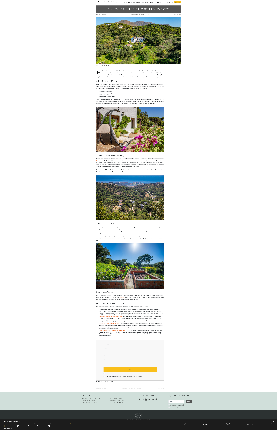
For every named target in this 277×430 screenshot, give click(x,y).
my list (177, 2)
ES (167, 2)
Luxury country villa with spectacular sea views (110, 316)
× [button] (275, 421)
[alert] (138, 424)
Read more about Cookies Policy (69, 423)
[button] (40, 428)
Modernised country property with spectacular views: (112, 330)
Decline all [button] (250, 424)
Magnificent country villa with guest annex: (109, 323)
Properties (131, 2)
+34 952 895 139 (118, 398)
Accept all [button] (206, 424)
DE (169, 2)
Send (130, 369)
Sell (143, 2)
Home (125, 2)
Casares (98, 160)
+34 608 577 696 (119, 400)
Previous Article (101, 14)
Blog (146, 2)
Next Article (177, 14)
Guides (138, 2)
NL (172, 2)
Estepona (122, 297)
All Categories (133, 14)
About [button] (151, 2)
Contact (158, 2)
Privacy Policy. (121, 373)
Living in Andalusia (144, 14)
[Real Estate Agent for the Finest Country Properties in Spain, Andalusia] (107, 2)
